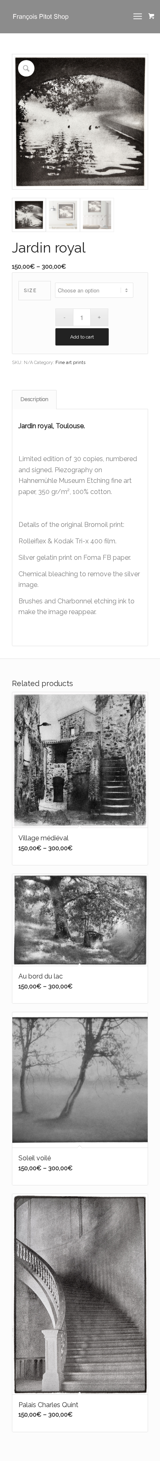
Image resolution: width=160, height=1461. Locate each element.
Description (34, 399)
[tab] (34, 399)
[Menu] (137, 16)
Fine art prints (70, 362)
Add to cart (82, 337)
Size (30, 290)
